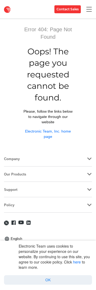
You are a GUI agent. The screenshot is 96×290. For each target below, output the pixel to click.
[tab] (48, 158)
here (77, 262)
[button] (48, 158)
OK (48, 280)
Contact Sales (68, 9)
